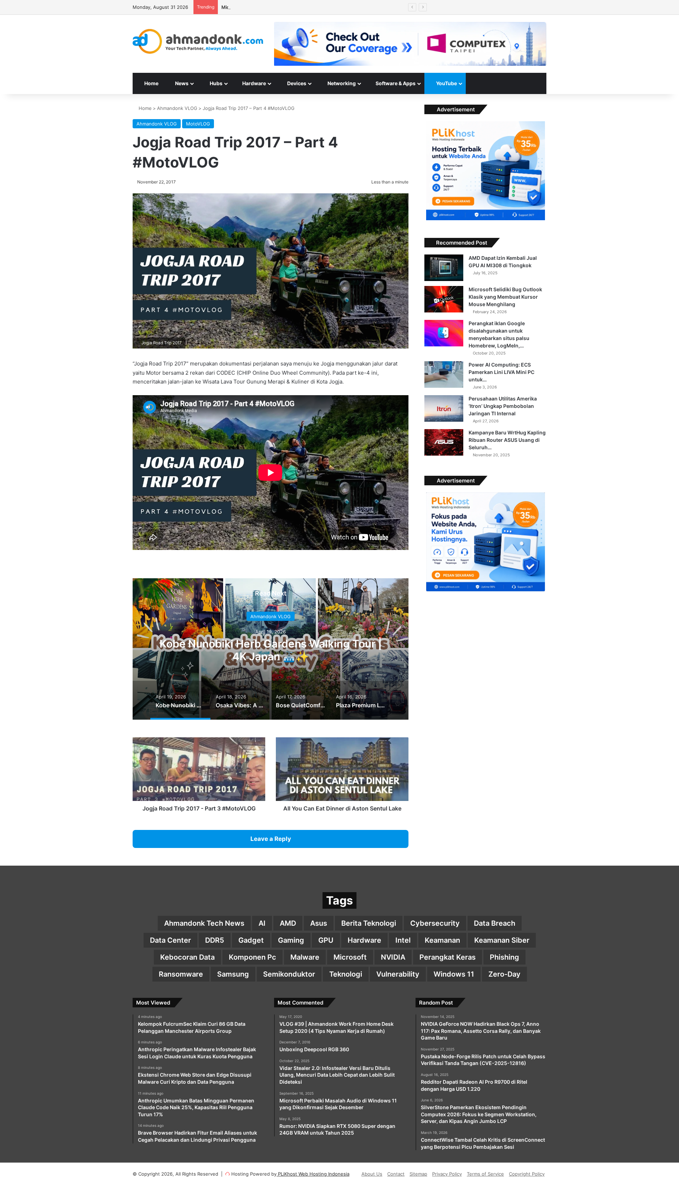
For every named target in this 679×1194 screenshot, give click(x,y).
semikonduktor (289, 974)
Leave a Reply (270, 838)
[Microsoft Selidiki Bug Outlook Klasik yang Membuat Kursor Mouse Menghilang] (443, 299)
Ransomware (181, 974)
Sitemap (418, 1174)
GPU (325, 940)
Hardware (253, 83)
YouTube (446, 83)
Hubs (215, 83)
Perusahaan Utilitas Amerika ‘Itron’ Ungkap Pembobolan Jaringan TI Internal (503, 406)
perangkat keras (447, 957)
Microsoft (350, 957)
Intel (403, 940)
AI (262, 923)
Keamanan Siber (501, 940)
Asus (318, 923)
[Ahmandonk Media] (198, 41)
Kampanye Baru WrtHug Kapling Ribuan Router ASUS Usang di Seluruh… (507, 439)
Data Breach (494, 923)
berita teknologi (368, 923)
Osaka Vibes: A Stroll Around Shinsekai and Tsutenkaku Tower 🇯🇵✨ (270, 650)
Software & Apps (395, 83)
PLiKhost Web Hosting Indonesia (313, 1174)
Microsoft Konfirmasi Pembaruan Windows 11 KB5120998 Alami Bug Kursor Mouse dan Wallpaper (327, 7)
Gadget (251, 940)
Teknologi (345, 974)
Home (150, 83)
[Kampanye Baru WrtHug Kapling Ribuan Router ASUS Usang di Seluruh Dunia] (443, 442)
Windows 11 (454, 974)
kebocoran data (187, 957)
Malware (304, 957)
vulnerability (397, 974)
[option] (270, 649)
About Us (371, 1174)
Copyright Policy (527, 1174)
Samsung (233, 974)
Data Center (170, 940)
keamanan (442, 940)
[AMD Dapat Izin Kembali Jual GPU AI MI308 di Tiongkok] (443, 267)
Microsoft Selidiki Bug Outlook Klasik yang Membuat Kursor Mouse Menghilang (505, 296)
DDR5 (214, 940)
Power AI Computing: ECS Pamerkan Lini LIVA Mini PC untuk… (501, 372)
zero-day (504, 974)
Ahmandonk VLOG (177, 108)
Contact (396, 1174)
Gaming (291, 940)
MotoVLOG (198, 124)
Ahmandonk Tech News (204, 923)
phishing (504, 957)
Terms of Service (485, 1174)
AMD (288, 923)
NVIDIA (393, 957)
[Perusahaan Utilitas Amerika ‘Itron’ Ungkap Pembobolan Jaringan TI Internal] (443, 408)
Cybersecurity (435, 923)
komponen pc (252, 957)
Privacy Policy (447, 1174)
